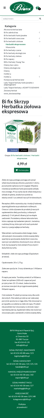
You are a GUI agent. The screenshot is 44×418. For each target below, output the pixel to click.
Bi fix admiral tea (11, 32)
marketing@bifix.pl (22, 388)
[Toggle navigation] (4, 8)
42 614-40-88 (19, 353)
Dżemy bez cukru (11, 65)
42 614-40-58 (15, 364)
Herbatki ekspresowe (16, 44)
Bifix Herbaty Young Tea (14, 62)
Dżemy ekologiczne (12, 68)
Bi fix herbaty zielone (13, 56)
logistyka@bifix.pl (22, 356)
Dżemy (7, 71)
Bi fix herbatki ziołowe (13, 41)
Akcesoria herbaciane (13, 29)
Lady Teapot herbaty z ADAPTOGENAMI (21, 87)
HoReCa (7, 74)
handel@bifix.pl (22, 367)
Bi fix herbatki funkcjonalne (15, 35)
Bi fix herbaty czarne (12, 50)
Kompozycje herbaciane (14, 79)
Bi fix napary (9, 59)
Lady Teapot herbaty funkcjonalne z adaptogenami (19, 83)
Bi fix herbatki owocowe (14, 38)
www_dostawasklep (12, 93)
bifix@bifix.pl (22, 345)
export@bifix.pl (22, 377)
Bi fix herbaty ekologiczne (15, 53)
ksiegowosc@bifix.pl (22, 399)
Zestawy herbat (10, 90)
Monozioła (10, 47)
